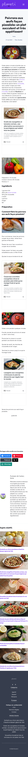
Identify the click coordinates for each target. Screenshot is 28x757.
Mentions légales (14, 709)
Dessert (14, 694)
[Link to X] (12, 684)
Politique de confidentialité (14, 705)
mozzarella (20, 83)
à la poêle (5, 91)
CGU (14, 707)
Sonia (14, 36)
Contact (14, 712)
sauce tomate (12, 192)
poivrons (22, 79)
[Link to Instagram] (15, 684)
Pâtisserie (14, 696)
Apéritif (14, 692)
